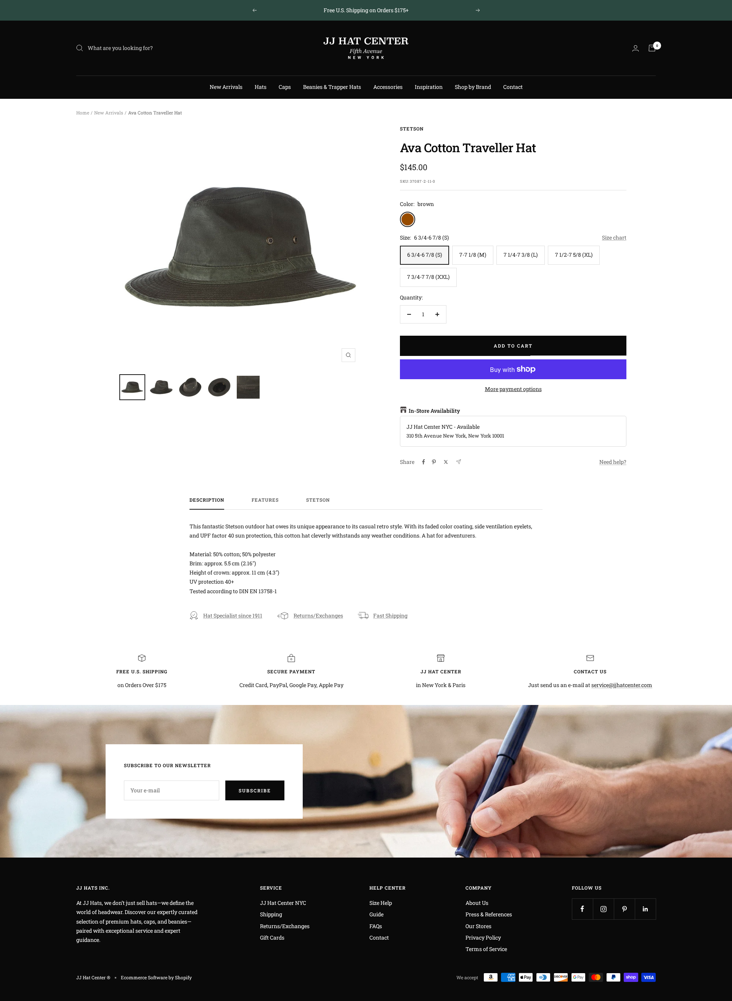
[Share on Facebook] (423, 462)
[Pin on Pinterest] (434, 462)
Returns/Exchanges (318, 615)
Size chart (614, 237)
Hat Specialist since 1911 (232, 615)
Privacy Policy (483, 937)
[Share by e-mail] (458, 461)
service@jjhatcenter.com (621, 685)
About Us (477, 902)
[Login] (635, 48)
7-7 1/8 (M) (472, 254)
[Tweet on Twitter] (446, 462)
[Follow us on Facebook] (582, 908)
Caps (285, 86)
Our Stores (478, 926)
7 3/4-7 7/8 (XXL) (428, 276)
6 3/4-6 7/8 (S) (424, 254)
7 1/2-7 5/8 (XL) (573, 254)
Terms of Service (486, 949)
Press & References (489, 914)
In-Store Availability (434, 410)
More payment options (513, 389)
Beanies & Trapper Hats (332, 86)
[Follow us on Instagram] (603, 908)
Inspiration (429, 86)
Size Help (380, 902)
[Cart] (652, 48)
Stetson (412, 129)
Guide (376, 914)
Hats (260, 86)
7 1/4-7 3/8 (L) (521, 254)
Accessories (388, 86)
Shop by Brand (473, 86)
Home (82, 112)
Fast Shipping (390, 615)
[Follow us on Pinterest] (624, 908)
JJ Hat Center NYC (283, 902)
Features (265, 500)
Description (206, 500)
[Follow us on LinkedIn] (645, 908)
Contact (513, 86)
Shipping (271, 914)
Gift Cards (272, 937)
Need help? (612, 461)
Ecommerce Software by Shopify (156, 977)
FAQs (375, 926)
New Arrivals (226, 86)
